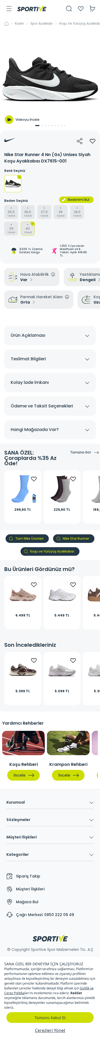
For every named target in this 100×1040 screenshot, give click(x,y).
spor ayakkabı (41, 23)
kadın (19, 23)
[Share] (80, 141)
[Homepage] (31, 8)
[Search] (69, 8)
